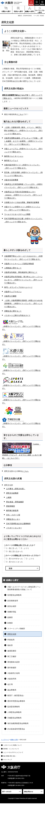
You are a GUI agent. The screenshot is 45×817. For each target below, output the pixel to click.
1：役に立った (12, 548)
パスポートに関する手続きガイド (17, 315)
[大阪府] (11, 3)
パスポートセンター (14, 528)
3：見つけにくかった (14, 562)
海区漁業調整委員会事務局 (17, 723)
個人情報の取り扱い (9, 756)
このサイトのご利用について (12, 745)
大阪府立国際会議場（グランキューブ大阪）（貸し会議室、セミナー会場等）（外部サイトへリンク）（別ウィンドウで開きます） (23, 141)
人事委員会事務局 (14, 712)
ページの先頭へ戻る (40, 768)
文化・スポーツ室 (13, 515)
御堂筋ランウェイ (11, 160)
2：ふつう (25, 548)
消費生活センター (13, 519)
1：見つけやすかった (14, 559)
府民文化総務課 (12, 493)
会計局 (10, 684)
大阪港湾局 (11, 679)
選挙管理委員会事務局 (16, 701)
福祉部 (10, 645)
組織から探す (12, 580)
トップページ (5, 739)
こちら (20, 114)
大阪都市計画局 (13, 673)
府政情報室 (10, 506)
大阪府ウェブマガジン (13, 292)
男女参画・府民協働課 (15, 502)
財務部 (10, 623)
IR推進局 (10, 640)
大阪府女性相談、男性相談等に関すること (20, 272)
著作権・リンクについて (11, 749)
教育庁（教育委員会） (16, 695)
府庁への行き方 (6, 791)
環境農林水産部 (13, 662)
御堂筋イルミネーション (13, 156)
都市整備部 (11, 668)
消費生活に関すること (13, 311)
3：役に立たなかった (14, 551)
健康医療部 (11, 651)
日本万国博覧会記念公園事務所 (18, 524)
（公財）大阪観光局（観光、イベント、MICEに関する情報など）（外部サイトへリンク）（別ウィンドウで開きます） (23, 130)
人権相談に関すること (13, 268)
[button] (31, 3)
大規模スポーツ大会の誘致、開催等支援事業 (21, 202)
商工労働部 (11, 656)
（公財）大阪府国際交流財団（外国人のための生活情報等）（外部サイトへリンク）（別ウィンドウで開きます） (23, 304)
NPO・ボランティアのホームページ (18, 287)
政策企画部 (11, 606)
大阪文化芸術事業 (11, 180)
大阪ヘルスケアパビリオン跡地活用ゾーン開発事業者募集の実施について (24, 588)
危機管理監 (11, 612)
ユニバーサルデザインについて (13, 752)
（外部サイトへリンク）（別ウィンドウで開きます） (21, 425)
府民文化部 (11, 634)
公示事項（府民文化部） (15, 489)
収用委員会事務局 (14, 595)
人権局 (8, 497)
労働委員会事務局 (14, 718)
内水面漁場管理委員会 (16, 729)
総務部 (10, 617)
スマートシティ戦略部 (16, 628)
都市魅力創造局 (12, 510)
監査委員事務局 (13, 707)
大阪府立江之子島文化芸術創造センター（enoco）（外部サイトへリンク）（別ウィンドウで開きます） (23, 195)
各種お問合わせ (28, 791)
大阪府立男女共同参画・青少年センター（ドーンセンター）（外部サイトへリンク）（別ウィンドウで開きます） (23, 280)
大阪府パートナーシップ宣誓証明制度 (19, 264)
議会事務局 (11, 690)
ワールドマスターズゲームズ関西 (17, 214)
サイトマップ (7, 759)
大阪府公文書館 (10, 296)
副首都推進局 (12, 601)
